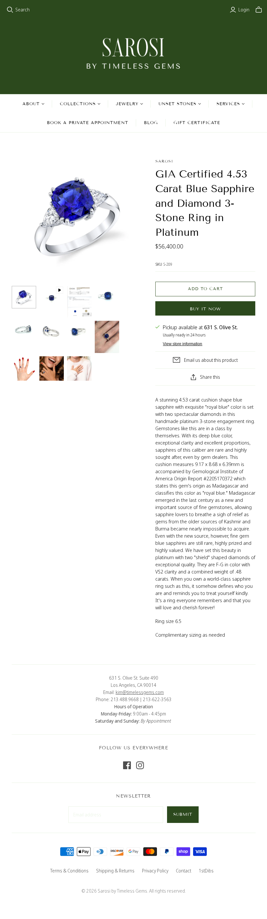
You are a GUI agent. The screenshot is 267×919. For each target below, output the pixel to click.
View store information (182, 344)
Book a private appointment (87, 122)
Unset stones (177, 103)
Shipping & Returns (115, 871)
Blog (151, 122)
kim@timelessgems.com (140, 692)
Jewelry (127, 103)
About (31, 103)
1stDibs (206, 871)
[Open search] (10, 10)
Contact (183, 871)
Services (228, 103)
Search (22, 10)
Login (243, 10)
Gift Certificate (197, 122)
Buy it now (205, 309)
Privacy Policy (155, 871)
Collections (78, 103)
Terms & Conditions (69, 871)
